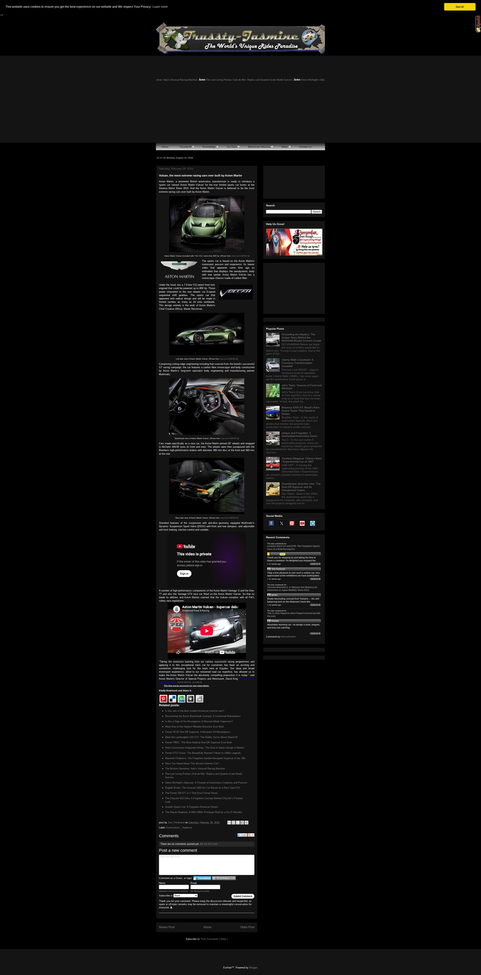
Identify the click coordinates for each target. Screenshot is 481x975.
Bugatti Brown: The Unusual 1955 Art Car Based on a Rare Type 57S (202, 787)
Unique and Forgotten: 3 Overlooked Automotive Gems (299, 434)
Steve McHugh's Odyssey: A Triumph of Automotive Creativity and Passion (313, 79)
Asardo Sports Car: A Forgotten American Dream (191, 806)
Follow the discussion (251, 835)
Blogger (253, 967)
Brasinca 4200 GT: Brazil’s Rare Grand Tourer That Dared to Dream (300, 410)
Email (194, 883)
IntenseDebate (288, 636)
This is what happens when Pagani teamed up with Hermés (293, 615)
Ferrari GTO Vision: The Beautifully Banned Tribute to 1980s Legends (203, 753)
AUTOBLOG (197, 682)
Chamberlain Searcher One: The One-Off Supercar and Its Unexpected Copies (301, 487)
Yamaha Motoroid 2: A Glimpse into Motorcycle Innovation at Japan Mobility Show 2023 (292, 589)
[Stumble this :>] (181, 698)
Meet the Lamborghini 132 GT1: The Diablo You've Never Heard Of (201, 737)
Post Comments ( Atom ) (214, 939)
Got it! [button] (460, 6)
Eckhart (275, 554)
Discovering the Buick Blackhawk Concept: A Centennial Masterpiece (202, 716)
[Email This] (229, 822)
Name (162, 883)
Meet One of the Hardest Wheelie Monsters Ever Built (194, 726)
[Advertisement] (240, 114)
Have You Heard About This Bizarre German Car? (192, 763)
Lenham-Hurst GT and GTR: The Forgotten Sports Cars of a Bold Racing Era (293, 547)
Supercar (187, 827)
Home (207, 927)
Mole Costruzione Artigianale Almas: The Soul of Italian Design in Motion (204, 747)
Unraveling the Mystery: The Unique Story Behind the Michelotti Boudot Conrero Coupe (301, 337)
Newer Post (167, 927)
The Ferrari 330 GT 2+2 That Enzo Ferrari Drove (191, 793)
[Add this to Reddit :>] (199, 698)
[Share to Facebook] (242, 822)
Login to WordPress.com (224, 878)
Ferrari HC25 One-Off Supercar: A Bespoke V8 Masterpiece (197, 731)
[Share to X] (238, 822)
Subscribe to (166, 895)
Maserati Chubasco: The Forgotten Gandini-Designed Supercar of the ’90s (205, 758)
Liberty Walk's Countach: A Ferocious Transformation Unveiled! (297, 363)
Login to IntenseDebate (202, 878)
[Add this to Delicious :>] (172, 698)
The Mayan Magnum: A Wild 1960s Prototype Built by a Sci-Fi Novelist (203, 812)
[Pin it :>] (163, 698)
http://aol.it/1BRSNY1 (240, 256)
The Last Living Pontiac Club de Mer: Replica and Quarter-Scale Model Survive (220, 79)
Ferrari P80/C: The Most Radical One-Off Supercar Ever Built (198, 742)
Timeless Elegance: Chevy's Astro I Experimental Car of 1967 (302, 460)
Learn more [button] (160, 6)
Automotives (173, 827)
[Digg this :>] (190, 698)
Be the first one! (209, 844)
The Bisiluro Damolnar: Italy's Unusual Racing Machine (195, 768)
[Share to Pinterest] (246, 822)
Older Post (247, 927)
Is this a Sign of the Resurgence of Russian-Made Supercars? (199, 721)
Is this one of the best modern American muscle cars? (194, 710)
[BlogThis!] (233, 822)
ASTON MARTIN (184, 682)
